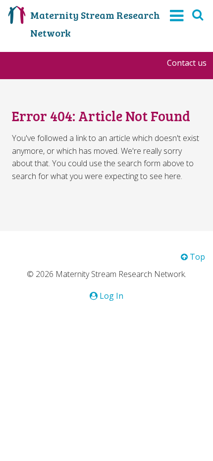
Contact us (187, 62)
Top (196, 256)
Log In (110, 295)
